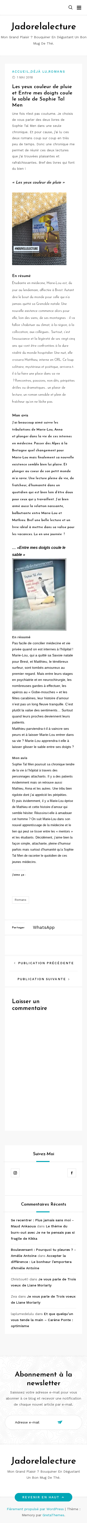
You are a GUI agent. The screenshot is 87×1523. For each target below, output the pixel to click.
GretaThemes (53, 1515)
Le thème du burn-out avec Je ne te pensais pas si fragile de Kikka (43, 1232)
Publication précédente (46, 963)
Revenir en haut (40, 1497)
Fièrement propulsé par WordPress (36, 1509)
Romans (56, 71)
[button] (70, 8)
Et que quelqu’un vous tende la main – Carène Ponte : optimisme (42, 1320)
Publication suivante (41, 979)
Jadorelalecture (43, 27)
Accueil (20, 71)
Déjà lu (39, 71)
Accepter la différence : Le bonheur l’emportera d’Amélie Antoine (41, 1262)
